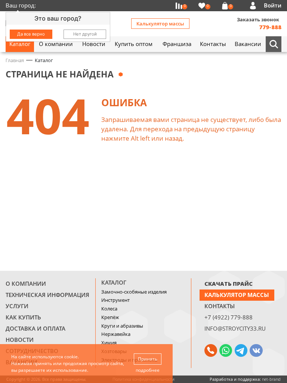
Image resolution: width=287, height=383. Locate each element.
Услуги (17, 306)
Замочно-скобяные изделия (134, 291)
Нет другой (85, 34)
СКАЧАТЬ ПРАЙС (228, 283)
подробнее (148, 370)
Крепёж (110, 317)
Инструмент (115, 300)
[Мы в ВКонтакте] (256, 350)
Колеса (109, 308)
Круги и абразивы (122, 325)
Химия (109, 342)
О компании (26, 283)
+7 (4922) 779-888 (228, 317)
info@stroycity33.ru (235, 328)
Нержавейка (115, 334)
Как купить (23, 317)
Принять (147, 359)
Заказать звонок (258, 19)
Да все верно (31, 34)
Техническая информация (47, 294)
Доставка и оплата (35, 328)
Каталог (113, 282)
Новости (20, 339)
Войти (272, 5)
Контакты (219, 306)
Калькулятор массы (160, 23)
